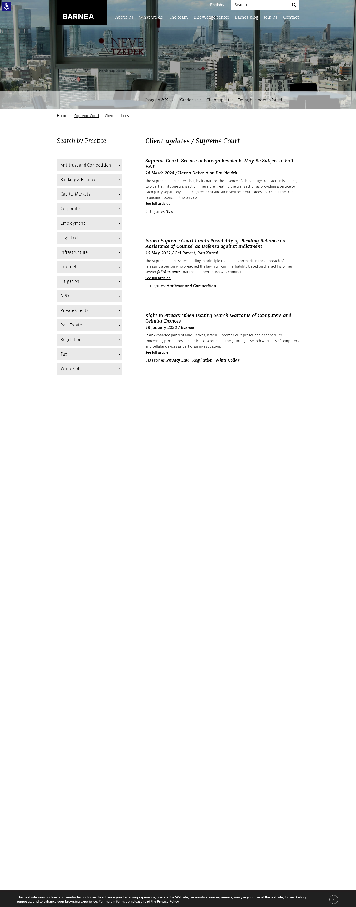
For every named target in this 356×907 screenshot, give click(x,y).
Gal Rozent (185, 253)
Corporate (70, 209)
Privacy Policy (167, 901)
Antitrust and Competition (86, 165)
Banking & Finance (78, 179)
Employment (73, 223)
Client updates (219, 100)
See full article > (158, 204)
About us (124, 18)
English (216, 5)
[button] (6, 6)
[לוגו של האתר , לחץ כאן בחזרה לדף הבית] (82, 12)
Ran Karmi (207, 253)
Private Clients (74, 310)
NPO (65, 296)
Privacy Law (178, 360)
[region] (178, 116)
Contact (291, 18)
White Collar (72, 368)
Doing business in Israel (260, 100)
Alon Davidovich (221, 173)
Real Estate (71, 325)
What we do (151, 18)
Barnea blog (246, 18)
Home (62, 116)
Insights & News (160, 100)
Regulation (71, 339)
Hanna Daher (190, 173)
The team (178, 18)
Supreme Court (86, 116)
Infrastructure (74, 252)
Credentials (191, 100)
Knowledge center (211, 18)
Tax (64, 354)
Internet (69, 267)
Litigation (70, 281)
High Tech (70, 238)
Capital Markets (75, 194)
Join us (270, 18)
